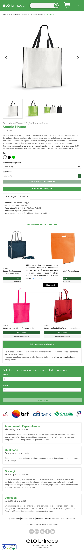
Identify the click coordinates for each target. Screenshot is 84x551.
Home (4, 14)
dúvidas (39, 518)
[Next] (77, 57)
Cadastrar (42, 400)
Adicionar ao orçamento (42, 181)
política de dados (68, 518)
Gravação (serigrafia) (12, 162)
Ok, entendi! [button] (50, 285)
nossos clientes (28, 518)
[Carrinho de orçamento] (67, 5)
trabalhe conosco (52, 518)
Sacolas (24, 14)
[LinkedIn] (52, 531)
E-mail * (6, 385)
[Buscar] (57, 5)
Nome (5, 375)
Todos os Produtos (14, 14)
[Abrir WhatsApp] (78, 545)
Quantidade (8, 172)
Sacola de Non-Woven (36, 14)
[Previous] (6, 57)
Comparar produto (42, 189)
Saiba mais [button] (37, 278)
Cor (4, 153)
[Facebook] (47, 531)
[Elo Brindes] (13, 5)
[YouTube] (42, 531)
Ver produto (21, 333)
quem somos (14, 518)
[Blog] (31, 531)
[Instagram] (36, 531)
